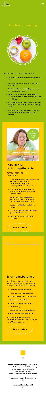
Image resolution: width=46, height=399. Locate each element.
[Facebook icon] (21, 391)
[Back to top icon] (23, 352)
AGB (31, 385)
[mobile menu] (43, 4)
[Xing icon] (24, 391)
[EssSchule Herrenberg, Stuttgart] (6, 3)
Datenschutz (25, 385)
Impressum (16, 385)
